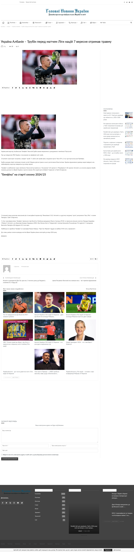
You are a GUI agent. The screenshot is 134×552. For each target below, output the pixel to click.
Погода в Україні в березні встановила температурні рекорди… (119, 496)
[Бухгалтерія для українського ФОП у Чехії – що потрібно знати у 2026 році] (129, 153)
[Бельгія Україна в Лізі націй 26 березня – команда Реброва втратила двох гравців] (81, 302)
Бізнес (36, 508)
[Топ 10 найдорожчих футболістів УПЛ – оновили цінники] (18, 302)
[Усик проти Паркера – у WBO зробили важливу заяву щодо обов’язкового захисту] (49, 359)
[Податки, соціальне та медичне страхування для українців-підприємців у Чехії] (129, 144)
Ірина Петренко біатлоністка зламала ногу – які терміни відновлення (74, 280)
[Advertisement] (45, 33)
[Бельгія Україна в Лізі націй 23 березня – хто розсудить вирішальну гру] (49, 329)
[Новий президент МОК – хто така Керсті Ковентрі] (81, 329)
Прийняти (108, 550)
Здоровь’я (61, 22)
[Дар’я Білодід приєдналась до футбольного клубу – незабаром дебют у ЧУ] (107, 506)
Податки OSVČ (84, 495)
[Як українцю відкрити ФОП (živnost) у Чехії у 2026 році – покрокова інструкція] (129, 161)
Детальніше (117, 550)
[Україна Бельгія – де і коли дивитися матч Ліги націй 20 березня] (18, 359)
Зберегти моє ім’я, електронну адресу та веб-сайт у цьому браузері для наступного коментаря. (31, 454)
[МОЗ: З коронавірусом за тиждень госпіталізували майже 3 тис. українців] (107, 515)
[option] (84, 513)
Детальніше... (5, 498)
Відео (94, 22)
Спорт (49, 22)
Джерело (4, 236)
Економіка (25, 22)
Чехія (104, 22)
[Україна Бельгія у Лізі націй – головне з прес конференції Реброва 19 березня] (81, 359)
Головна (22, 2)
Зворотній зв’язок (31, 2)
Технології (38, 22)
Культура (73, 22)
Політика (12, 22)
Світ (84, 22)
